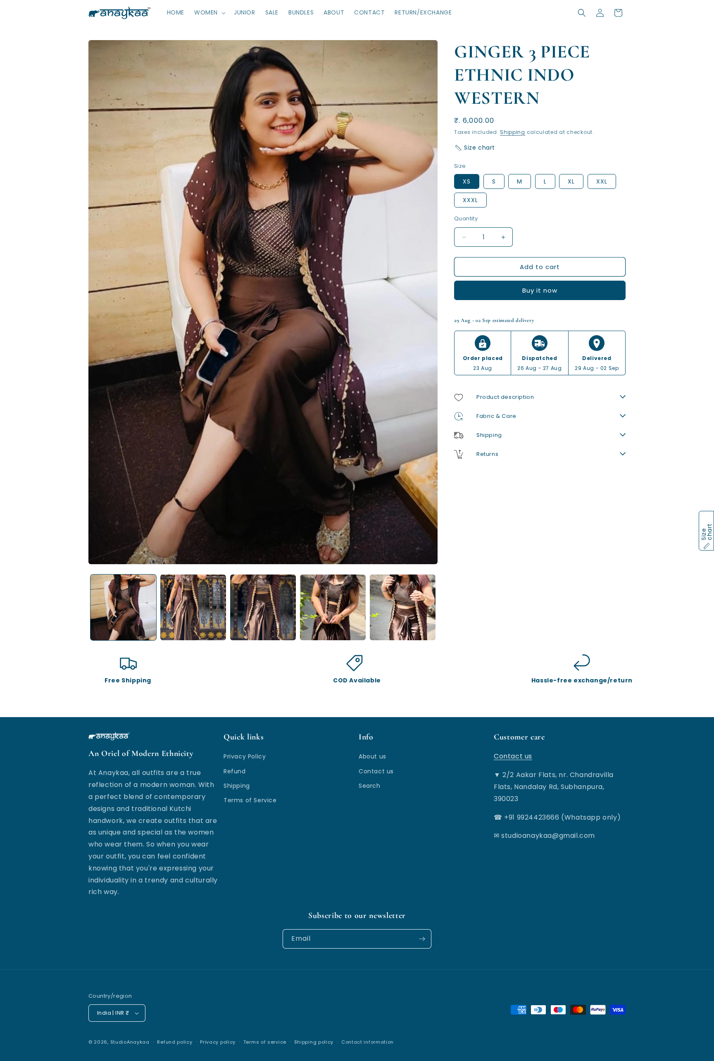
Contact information (367, 1041)
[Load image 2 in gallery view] (193, 607)
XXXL (470, 200)
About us (372, 756)
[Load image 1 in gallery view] (123, 607)
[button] (209, 12)
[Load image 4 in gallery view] (333, 607)
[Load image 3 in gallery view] (263, 607)
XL (571, 181)
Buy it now (539, 290)
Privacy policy (218, 1041)
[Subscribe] (422, 939)
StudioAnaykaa (130, 1042)
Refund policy (174, 1041)
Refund (235, 771)
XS (467, 181)
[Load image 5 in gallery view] (403, 607)
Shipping (512, 132)
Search (370, 785)
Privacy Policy (245, 756)
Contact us (376, 771)
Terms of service (264, 1041)
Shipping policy (314, 1041)
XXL (601, 181)
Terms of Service (250, 800)
